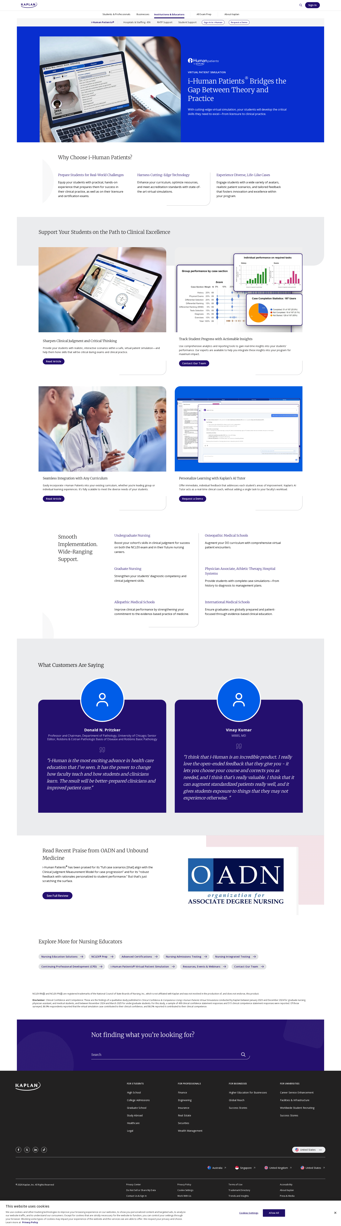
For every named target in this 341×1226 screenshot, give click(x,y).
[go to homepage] (71, 1086)
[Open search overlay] (301, 5)
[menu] (204, 14)
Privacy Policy (30, 1222)
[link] (18, 1150)
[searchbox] (170, 1054)
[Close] (335, 1213)
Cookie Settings (185, 1190)
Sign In (312, 5)
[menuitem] (116, 14)
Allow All (274, 1212)
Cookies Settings (248, 1212)
